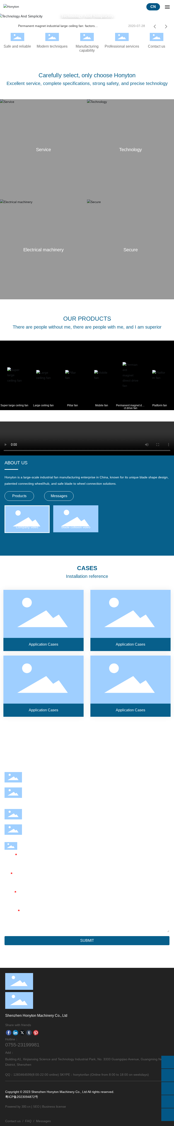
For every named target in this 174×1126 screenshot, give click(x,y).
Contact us (156, 46)
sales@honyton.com (45, 818)
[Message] (167, 1062)
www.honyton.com (44, 833)
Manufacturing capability (87, 48)
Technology (130, 149)
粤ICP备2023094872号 (21, 1097)
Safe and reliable (17, 46)
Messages (43, 1121)
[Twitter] (22, 1032)
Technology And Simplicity (87, 15)
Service (43, 149)
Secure (130, 249)
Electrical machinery (43, 249)
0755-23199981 (42, 781)
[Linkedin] (15, 1032)
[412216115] (167, 1101)
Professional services (122, 46)
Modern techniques (52, 46)
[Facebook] (8, 1032)
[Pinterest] (36, 1032)
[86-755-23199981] (167, 1075)
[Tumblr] (29, 1032)
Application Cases (43, 620)
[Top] (167, 1114)
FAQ (28, 1121)
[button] (154, 26)
